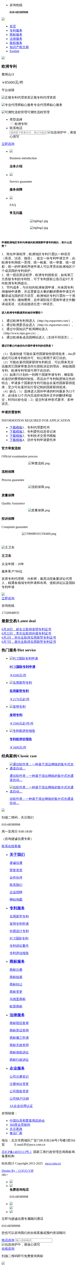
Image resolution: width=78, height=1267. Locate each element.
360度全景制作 (20, 1124)
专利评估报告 (19, 953)
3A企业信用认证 (21, 1106)
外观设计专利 (19, 931)
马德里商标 (18, 999)
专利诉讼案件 (19, 945)
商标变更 (16, 991)
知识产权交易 (19, 47)
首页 (13, 26)
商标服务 (16, 34)
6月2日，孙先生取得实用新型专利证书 (29, 637)
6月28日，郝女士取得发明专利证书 (26, 629)
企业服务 (17, 1068)
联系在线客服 (11, 846)
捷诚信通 (16, 862)
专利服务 (16, 30)
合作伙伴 (16, 877)
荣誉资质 (16, 870)
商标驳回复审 (19, 1023)
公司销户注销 (19, 1098)
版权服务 (16, 43)
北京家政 (16, 1129)
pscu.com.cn (53, 1163)
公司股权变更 (19, 1091)
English (14, 51)
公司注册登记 (19, 1076)
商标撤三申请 (19, 1037)
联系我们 (16, 885)
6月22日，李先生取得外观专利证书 (26, 633)
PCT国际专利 (19, 938)
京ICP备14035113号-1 (17, 1152)
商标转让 (16, 984)
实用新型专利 (19, 916)
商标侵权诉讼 (19, 1052)
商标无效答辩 (19, 1045)
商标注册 (16, 969)
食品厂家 (16, 1133)
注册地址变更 (19, 1084)
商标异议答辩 (19, 1030)
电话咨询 (8, 1240)
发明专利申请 (19, 923)
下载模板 (16, 427)
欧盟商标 (16, 1006)
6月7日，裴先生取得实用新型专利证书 (29, 641)
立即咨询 (8, 144)
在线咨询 (8, 1248)
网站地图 (16, 899)
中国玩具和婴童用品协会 (27, 1120)
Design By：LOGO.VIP (18, 1170)
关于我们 (17, 854)
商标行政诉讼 (19, 1059)
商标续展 (16, 977)
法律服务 (16, 38)
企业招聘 (16, 892)
